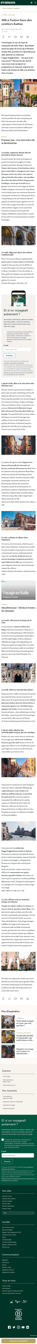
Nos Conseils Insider (11, 8)
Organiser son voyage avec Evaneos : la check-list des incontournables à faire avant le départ (24, 1051)
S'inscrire (9, 355)
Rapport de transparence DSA (11, 1232)
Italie (5, 15)
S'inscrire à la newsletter (18, 1341)
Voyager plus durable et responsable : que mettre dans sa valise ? (24, 1038)
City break (11, 15)
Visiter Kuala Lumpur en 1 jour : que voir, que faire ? (25, 1023)
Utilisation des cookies (9, 1235)
